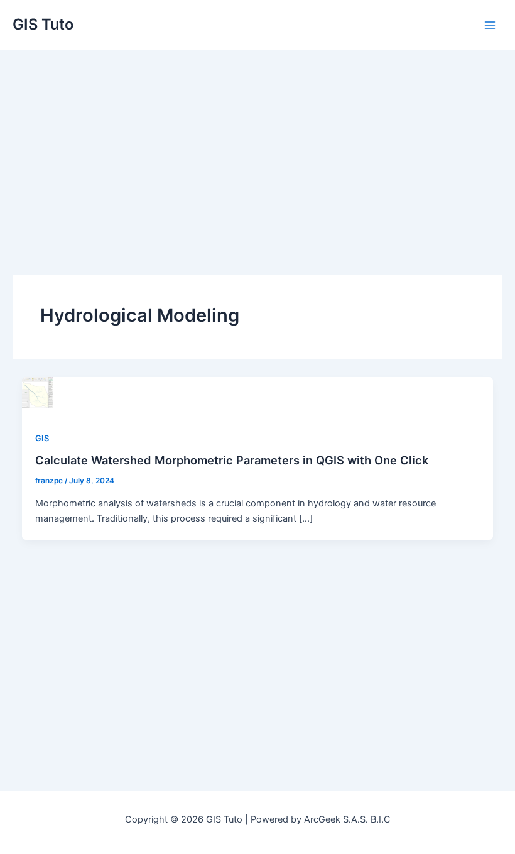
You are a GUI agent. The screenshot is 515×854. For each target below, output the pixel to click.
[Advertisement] (257, 145)
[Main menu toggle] (489, 24)
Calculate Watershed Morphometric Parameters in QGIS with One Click (231, 460)
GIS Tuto (43, 24)
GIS (42, 438)
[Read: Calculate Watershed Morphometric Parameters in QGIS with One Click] (37, 392)
